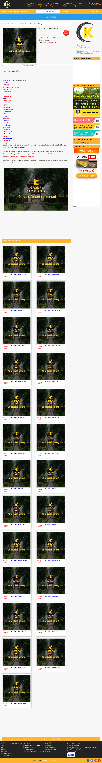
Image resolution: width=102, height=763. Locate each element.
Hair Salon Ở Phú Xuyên (18, 453)
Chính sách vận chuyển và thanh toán (33, 751)
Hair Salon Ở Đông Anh (52, 524)
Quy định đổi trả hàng (29, 749)
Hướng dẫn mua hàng (29, 747)
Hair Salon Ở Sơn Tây (51, 596)
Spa (67, 739)
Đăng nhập (94, 11)
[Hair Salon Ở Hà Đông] (19, 45)
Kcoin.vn (90, 53)
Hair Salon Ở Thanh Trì (18, 346)
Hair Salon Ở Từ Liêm (17, 310)
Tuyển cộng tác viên (50, 749)
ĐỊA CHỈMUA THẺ (33, 4)
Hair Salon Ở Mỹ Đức (51, 453)
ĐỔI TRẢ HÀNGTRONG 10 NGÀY (82, 4)
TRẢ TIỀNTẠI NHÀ (69, 4)
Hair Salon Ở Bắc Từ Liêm (19, 274)
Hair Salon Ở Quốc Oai (18, 417)
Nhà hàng (42, 739)
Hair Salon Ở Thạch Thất (18, 381)
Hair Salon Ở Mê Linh (17, 489)
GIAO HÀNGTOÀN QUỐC (46, 4)
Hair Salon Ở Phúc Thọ (52, 417)
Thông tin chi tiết (28, 66)
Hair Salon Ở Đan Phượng (19, 560)
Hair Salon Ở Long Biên (18, 667)
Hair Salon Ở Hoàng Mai (52, 667)
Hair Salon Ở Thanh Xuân (19, 632)
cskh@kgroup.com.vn (77, 751)
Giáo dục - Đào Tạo (6, 755)
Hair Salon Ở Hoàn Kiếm (18, 703)
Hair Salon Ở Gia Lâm (18, 524)
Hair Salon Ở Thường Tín (52, 310)
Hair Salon (19, 739)
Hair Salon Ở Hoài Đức (52, 489)
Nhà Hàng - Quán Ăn (7, 753)
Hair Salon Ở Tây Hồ (51, 632)
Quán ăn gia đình (55, 739)
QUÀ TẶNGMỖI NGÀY (57, 4)
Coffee (8, 739)
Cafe (2, 745)
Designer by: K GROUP (49, 760)
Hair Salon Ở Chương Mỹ (52, 560)
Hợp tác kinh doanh (50, 747)
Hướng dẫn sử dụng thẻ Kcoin (31, 745)
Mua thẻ (47, 751)
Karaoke (30, 739)
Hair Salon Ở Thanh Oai (52, 346)
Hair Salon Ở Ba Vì (17, 596)
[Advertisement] (87, 192)
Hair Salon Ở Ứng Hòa (52, 274)
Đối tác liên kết (49, 745)
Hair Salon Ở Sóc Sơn (51, 381)
